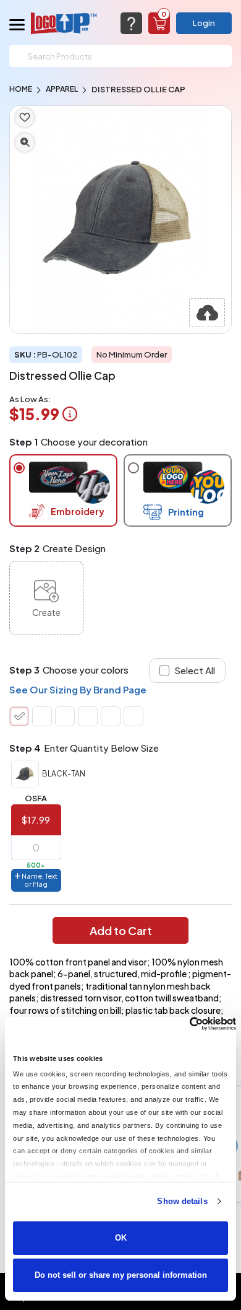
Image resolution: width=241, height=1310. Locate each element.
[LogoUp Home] (64, 23)
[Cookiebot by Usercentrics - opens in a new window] (182, 1024)
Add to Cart (121, 930)
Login (204, 23)
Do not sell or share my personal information (121, 1275)
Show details (182, 1201)
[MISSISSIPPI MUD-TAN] (87, 716)
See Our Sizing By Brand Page (77, 689)
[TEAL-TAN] (133, 716)
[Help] (131, 23)
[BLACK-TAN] (19, 716)
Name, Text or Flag (38, 880)
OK (121, 1237)
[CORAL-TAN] (65, 716)
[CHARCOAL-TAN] (42, 716)
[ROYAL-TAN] (110, 716)
